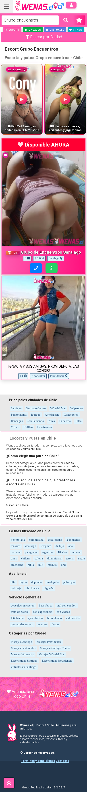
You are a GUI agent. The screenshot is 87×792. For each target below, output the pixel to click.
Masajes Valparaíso (22, 654)
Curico (15, 427)
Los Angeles (44, 427)
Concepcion (71, 414)
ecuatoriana (55, 539)
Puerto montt (19, 414)
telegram (46, 546)
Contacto (62, 760)
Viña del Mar (58, 408)
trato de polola (20, 611)
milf (40, 564)
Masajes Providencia (49, 641)
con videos (63, 611)
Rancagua (17, 421)
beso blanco (54, 618)
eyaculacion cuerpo (23, 605)
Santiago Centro (36, 408)
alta (13, 582)
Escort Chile (45, 725)
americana (17, 564)
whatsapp (30, 546)
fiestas (55, 624)
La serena (65, 421)
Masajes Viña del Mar (52, 654)
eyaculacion (35, 618)
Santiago (16, 408)
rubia (31, 564)
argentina (47, 552)
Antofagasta (52, 414)
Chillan (28, 427)
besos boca (45, 605)
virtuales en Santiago (23, 667)
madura (52, 564)
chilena (25, 558)
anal (71, 546)
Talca (78, 421)
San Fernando (35, 421)
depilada (36, 582)
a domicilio (73, 539)
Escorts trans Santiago (24, 660)
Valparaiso (76, 408)
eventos (42, 624)
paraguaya (31, 552)
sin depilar (52, 582)
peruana (16, 552)
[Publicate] (79, 20)
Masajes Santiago (21, 641)
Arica (51, 421)
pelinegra (69, 582)
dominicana (54, 558)
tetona (70, 558)
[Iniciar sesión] (71, 5)
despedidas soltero (22, 624)
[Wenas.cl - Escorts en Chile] (32, 5)
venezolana (18, 539)
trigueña (49, 588)
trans (14, 558)
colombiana (36, 539)
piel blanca (32, 588)
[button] (12, 29)
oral (63, 564)
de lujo (60, 546)
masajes (15, 546)
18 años (62, 552)
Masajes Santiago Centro (55, 648)
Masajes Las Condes (23, 648)
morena (76, 552)
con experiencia (42, 611)
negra (81, 558)
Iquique (35, 414)
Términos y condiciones (38, 760)
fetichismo (17, 618)
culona (39, 558)
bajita (23, 582)
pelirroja (16, 588)
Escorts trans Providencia (57, 660)
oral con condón (66, 605)
